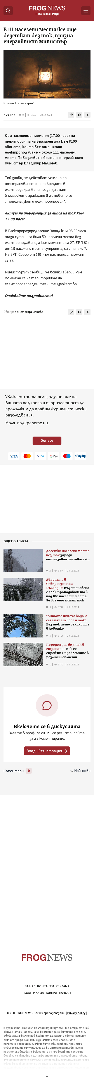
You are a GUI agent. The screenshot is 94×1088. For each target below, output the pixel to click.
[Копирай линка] (71, 115)
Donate (47, 440)
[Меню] (86, 10)
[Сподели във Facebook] (79, 115)
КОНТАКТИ (45, 986)
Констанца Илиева (29, 312)
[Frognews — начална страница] (47, 957)
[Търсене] (8, 10)
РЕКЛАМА (63, 986)
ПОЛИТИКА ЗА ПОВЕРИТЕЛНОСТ (47, 992)
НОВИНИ (9, 115)
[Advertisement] (47, 865)
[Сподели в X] (87, 115)
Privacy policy (76, 1013)
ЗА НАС (30, 986)
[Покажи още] (47, 1076)
